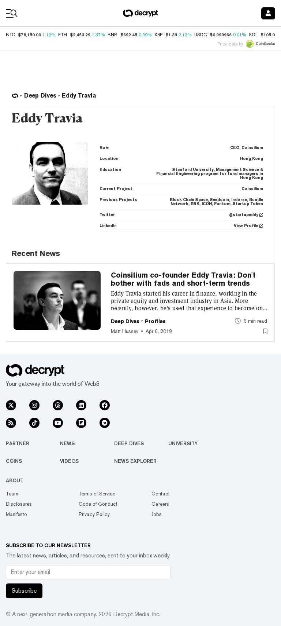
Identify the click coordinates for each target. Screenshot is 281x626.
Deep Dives (129, 443)
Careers (160, 504)
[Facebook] (105, 405)
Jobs (156, 514)
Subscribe (24, 590)
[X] (11, 405)
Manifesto (16, 514)
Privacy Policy (94, 514)
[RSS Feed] (11, 423)
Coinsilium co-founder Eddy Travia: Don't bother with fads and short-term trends (183, 279)
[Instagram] (34, 405)
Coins (14, 461)
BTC (10, 34)
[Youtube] (58, 423)
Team (12, 494)
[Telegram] (105, 423)
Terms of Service (97, 494)
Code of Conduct (98, 504)
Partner (17, 443)
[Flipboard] (81, 423)
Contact (160, 494)
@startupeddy (243, 214)
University (183, 443)
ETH (62, 34)
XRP (158, 34)
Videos (69, 461)
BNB (112, 34)
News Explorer (135, 461)
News (67, 443)
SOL (253, 34)
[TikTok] (34, 423)
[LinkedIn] (81, 405)
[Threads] (58, 405)
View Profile (246, 225)
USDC (200, 34)
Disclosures (19, 504)
